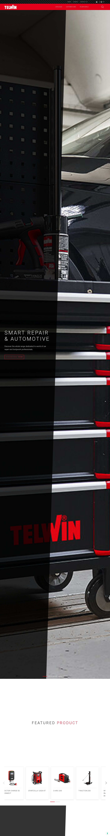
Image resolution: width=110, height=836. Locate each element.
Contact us (84, 2)
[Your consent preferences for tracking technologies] (107, 833)
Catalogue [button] (58, 7)
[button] (3, 783)
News (69, 2)
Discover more (11, 357)
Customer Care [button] (71, 7)
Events (75, 2)
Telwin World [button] (84, 7)
